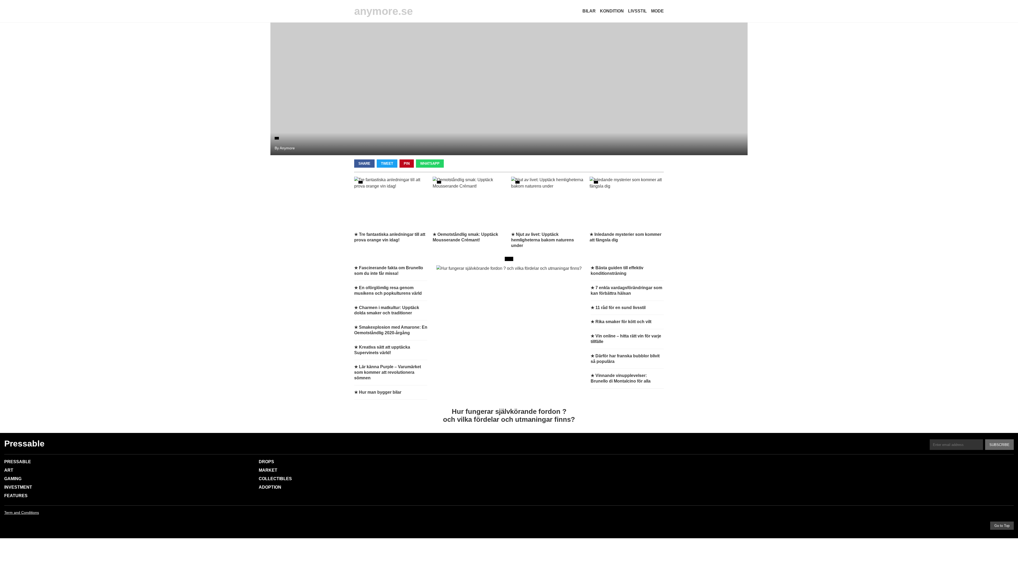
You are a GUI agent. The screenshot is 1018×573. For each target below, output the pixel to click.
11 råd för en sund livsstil (620, 307)
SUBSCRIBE (999, 445)
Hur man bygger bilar (380, 392)
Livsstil (637, 11)
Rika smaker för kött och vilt (623, 321)
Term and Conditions (21, 512)
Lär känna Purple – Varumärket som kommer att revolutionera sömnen (387, 372)
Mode (657, 11)
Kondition (612, 11)
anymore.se (383, 11)
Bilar (589, 11)
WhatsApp (430, 164)
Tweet (387, 164)
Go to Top (1002, 526)
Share (364, 164)
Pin (407, 164)
